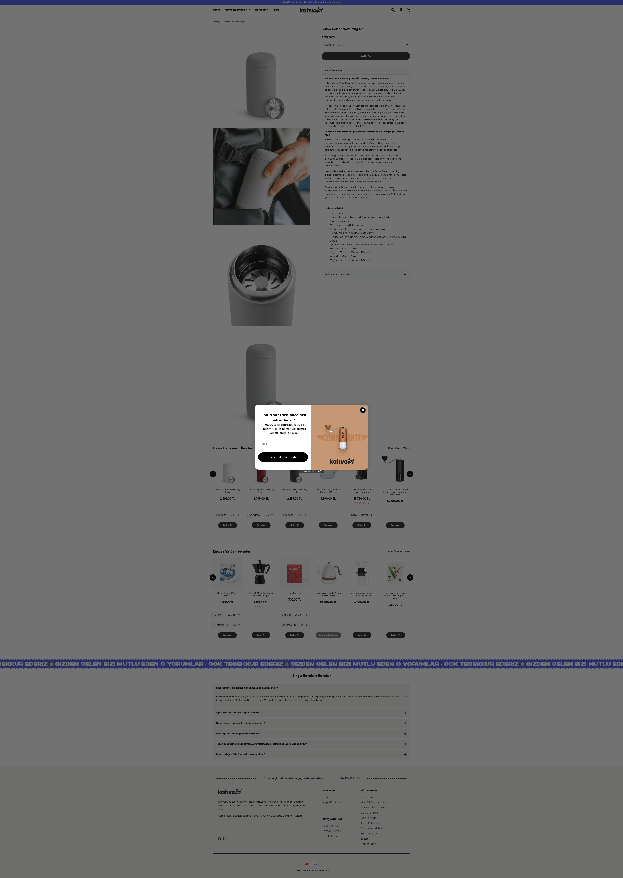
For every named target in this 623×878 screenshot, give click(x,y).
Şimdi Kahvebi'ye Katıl (283, 457)
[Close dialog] (363, 410)
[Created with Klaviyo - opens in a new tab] (311, 471)
